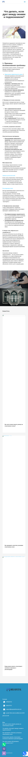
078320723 (9, 702)
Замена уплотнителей (9, 175)
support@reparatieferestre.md (13, 709)
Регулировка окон (8, 188)
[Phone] (4, 744)
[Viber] (4, 749)
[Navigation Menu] (24, 1)
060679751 (9, 705)
